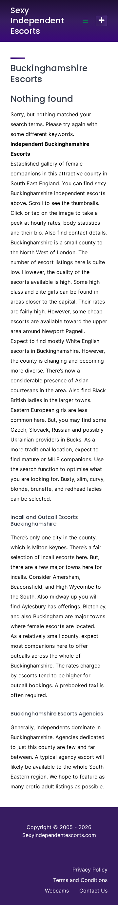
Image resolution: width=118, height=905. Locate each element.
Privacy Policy (90, 869)
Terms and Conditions (80, 880)
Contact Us (93, 890)
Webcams (57, 890)
